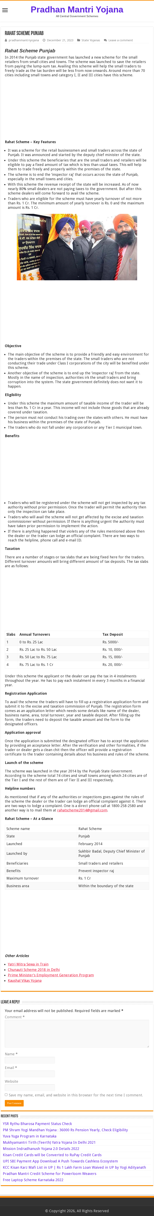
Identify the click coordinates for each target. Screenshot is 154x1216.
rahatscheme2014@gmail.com (82, 810)
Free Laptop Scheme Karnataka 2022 (33, 1180)
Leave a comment (120, 40)
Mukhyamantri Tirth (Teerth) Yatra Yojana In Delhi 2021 (49, 1142)
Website (11, 1081)
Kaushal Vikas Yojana (25, 980)
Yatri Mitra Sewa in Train (28, 964)
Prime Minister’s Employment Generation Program (51, 975)
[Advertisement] (77, 109)
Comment (15, 1017)
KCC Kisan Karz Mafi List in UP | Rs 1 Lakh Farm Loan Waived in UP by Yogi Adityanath (74, 1167)
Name (11, 1054)
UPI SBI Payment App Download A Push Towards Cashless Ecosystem (60, 1161)
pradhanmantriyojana (24, 40)
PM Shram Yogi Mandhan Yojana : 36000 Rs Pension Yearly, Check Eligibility (65, 1130)
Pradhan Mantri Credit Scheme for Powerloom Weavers (49, 1173)
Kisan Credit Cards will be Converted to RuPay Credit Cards (52, 1155)
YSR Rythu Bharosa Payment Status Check (38, 1124)
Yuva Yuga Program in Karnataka (29, 1136)
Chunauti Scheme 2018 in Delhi (34, 970)
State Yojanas (91, 40)
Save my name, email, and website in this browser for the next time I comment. (76, 1095)
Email (11, 1068)
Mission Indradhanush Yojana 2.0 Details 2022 (41, 1149)
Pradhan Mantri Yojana (77, 9)
